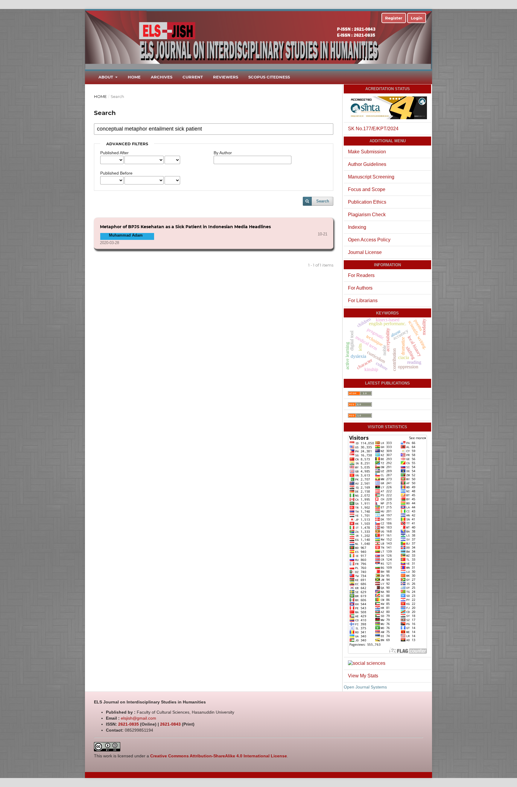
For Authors (360, 287)
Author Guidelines (367, 164)
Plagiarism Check (367, 214)
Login (416, 18)
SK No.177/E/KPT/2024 (373, 128)
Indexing (357, 227)
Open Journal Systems (365, 687)
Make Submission (367, 151)
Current (193, 77)
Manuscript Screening (371, 176)
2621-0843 (170, 724)
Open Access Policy (369, 239)
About (106, 77)
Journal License (365, 252)
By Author (223, 152)
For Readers (361, 275)
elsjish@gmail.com (138, 718)
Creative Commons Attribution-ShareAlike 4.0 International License (218, 755)
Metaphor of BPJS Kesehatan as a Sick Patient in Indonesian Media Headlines (185, 226)
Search (322, 201)
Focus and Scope (366, 189)
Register (393, 18)
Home (134, 77)
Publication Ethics (367, 202)
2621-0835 (128, 724)
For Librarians (363, 300)
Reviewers (225, 77)
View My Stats (363, 675)
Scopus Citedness (269, 77)
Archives (161, 77)
